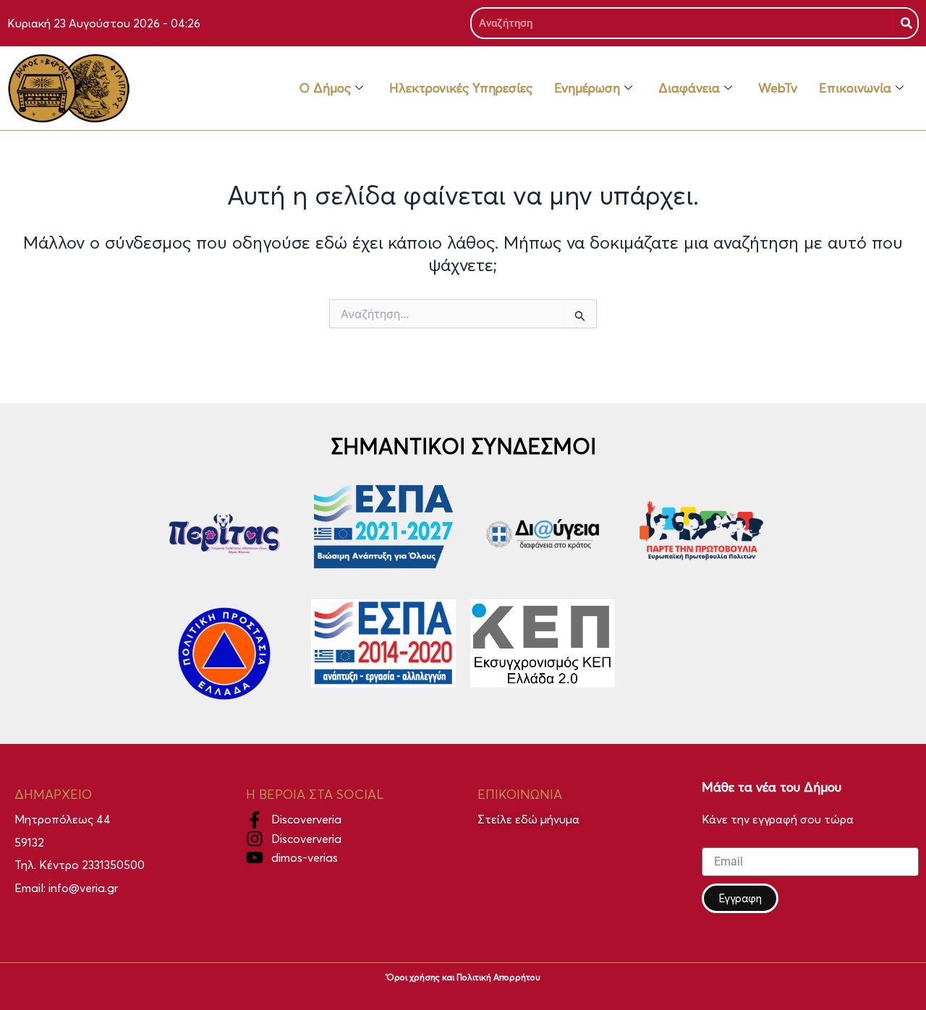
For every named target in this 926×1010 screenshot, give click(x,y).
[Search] (906, 23)
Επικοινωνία (855, 88)
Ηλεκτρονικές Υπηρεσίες (460, 88)
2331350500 (113, 864)
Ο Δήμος (325, 88)
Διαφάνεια (689, 88)
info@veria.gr (83, 888)
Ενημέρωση (587, 88)
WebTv (777, 88)
